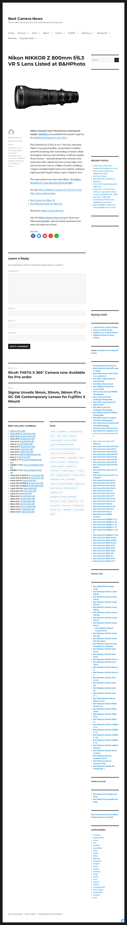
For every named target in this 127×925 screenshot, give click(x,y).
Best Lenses (62, 436)
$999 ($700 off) (29, 481)
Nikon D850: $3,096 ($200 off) (22, 436)
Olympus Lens (56, 492)
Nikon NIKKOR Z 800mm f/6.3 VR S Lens (16, 161)
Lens (19, 148)
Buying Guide (27, 38)
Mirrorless (12, 150)
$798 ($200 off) (23, 457)
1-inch (52, 432)
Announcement (75, 432)
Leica (95, 851)
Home (11, 33)
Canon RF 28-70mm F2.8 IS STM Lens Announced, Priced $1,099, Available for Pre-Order (105, 192)
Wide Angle (79, 510)
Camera (73, 436)
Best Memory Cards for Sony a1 (105, 659)
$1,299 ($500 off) (36, 483)
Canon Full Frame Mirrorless (61, 445)
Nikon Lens (79, 484)
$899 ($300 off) (30, 488)
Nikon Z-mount (71, 488)
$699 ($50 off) (25, 494)
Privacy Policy (30, 914)
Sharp (95, 874)
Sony (34, 33)
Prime (63, 501)
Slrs (81, 501)
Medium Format (63, 475)
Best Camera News (25, 19)
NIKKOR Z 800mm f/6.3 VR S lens (50, 137)
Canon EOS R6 (70, 440)
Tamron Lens (55, 510)
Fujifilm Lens (73, 462)
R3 (105, 452)
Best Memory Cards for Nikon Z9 (46, 203)
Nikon (46, 33)
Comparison (72, 458)
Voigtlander (97, 892)
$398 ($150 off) (27, 452)
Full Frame (12, 148)
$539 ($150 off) (28, 509)
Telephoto (68, 510)
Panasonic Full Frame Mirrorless (63, 497)
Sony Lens (66, 505)
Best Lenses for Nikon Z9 (42, 200)
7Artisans (97, 835)
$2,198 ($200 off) (27, 441)
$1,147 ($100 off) (29, 507)
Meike (95, 853)
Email (12, 321)
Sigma (95, 877)
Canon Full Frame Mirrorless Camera (65, 449)
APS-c (52, 436)
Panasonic (102, 33)
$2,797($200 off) (27, 504)
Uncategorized (99, 887)
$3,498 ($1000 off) (25, 444)
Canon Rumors (69, 453)
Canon (58, 33)
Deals (81, 458)
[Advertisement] (105, 109)
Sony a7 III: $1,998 (17, 431)
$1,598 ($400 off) (27, 439)
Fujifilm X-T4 (71, 466)
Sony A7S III (55, 505)
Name (11, 309)
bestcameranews (15, 137)
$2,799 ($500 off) (36, 475)
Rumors (22, 33)
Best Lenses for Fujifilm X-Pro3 (105, 535)
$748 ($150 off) (26, 449)
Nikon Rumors (56, 488)
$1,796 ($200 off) (28, 496)
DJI (94, 843)
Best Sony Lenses (100, 176)
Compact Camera (57, 458)
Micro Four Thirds (57, 479)
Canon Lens (55, 453)
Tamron (96, 882)
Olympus (86, 33)
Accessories (62, 432)
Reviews (12, 38)
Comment (13, 271)
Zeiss (95, 898)
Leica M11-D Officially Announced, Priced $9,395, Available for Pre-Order (104, 199)
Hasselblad (97, 848)
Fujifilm (72, 33)
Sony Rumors (78, 505)
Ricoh (95, 866)
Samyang (96, 872)
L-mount (80, 471)
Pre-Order (54, 501)
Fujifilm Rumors (57, 466)
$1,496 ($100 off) (28, 499)
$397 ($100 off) (28, 512)
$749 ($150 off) (29, 491)
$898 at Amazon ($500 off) (30, 455)
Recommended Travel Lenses (104, 366)
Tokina (96, 885)
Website (12, 333)
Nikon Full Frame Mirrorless (15, 153)
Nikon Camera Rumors (52, 210)
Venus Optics (98, 890)
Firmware (61, 462)
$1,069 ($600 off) (36, 486)
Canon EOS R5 (56, 440)
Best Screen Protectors (100, 815)
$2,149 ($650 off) (36, 478)
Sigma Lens (73, 501)
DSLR (52, 462)
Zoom (52, 514)
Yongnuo (96, 895)
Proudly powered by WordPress (50, 914)
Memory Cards (78, 475)
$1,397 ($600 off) (28, 501)
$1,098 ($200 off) (28, 447)
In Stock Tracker (68, 471)
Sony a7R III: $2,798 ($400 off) (22, 434)
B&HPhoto (44, 134)
